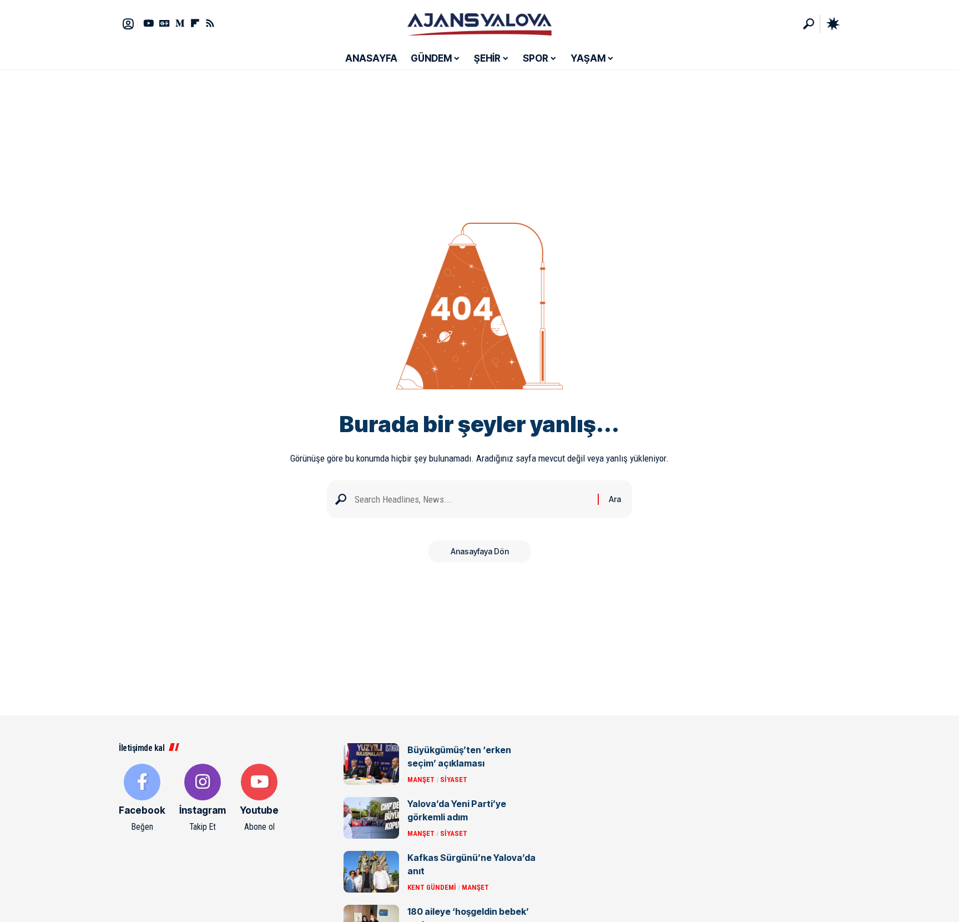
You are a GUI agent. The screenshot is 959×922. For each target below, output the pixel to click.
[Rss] (210, 23)
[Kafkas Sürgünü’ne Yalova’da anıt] (371, 872)
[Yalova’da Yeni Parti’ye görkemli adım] (371, 818)
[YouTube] (148, 23)
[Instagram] (202, 799)
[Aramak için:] (472, 499)
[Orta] (180, 23)
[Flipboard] (195, 23)
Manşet (421, 779)
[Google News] (165, 23)
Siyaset (453, 779)
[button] (808, 23)
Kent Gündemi (431, 887)
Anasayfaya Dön (480, 551)
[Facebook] (142, 799)
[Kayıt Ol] (128, 24)
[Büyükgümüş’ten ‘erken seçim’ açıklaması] (371, 764)
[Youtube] (259, 799)
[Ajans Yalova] (479, 23)
